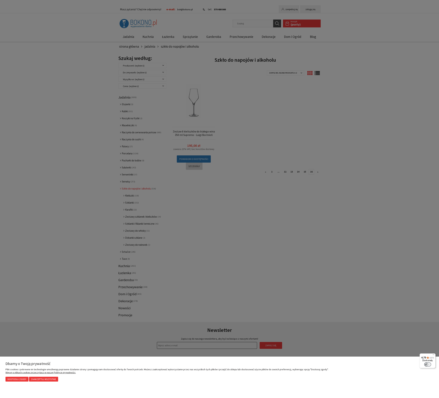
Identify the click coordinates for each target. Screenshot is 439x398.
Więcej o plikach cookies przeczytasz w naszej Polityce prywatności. (40, 372)
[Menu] (433, 355)
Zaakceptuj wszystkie (43, 379)
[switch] (427, 364)
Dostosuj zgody (17, 379)
